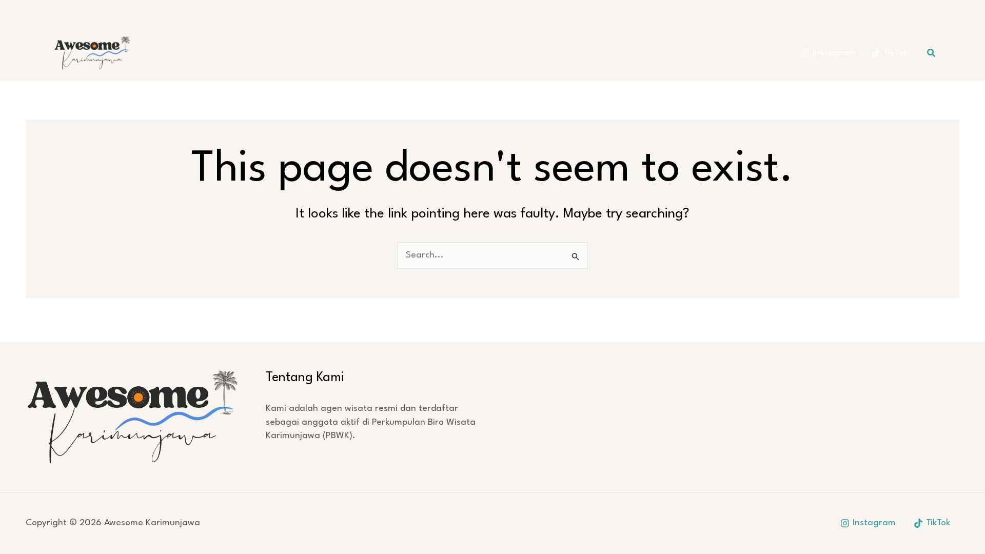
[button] (931, 53)
